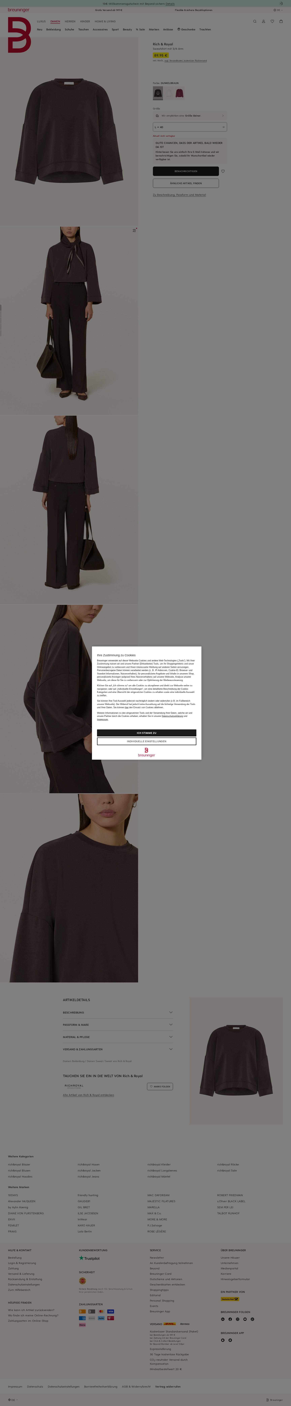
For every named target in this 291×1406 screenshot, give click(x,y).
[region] (146, 703)
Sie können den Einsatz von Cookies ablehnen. (138, 707)
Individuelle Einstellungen (146, 741)
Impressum (102, 719)
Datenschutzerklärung (172, 716)
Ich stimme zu (146, 732)
